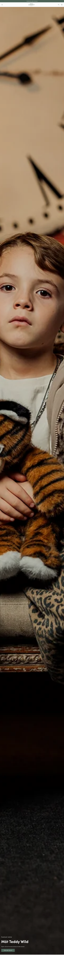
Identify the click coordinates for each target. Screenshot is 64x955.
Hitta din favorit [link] (3, 7)
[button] (2, 4)
